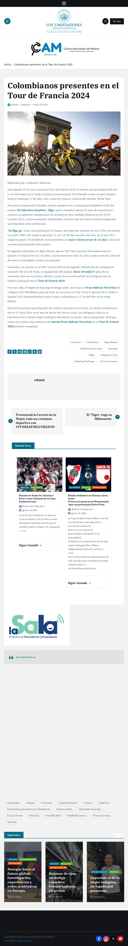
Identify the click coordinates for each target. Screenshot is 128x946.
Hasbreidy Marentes (92, 348)
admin (14, 104)
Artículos (13, 859)
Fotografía (66, 863)
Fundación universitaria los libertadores (29, 809)
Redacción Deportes (33, 506)
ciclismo (76, 342)
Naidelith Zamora (77, 815)
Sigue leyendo (29, 545)
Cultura (88, 802)
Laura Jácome (15, 815)
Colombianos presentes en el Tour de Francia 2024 (43, 64)
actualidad (14, 802)
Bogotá (31, 802)
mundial (34, 815)
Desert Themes (24, 940)
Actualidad (36, 487)
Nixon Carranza (102, 815)
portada (114, 348)
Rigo (92, 354)
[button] (116, 835)
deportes (104, 802)
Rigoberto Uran (110, 354)
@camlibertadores (25, 657)
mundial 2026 (54, 815)
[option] (23, 872)
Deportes (25, 104)
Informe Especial (28, 859)
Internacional (99, 487)
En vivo (117, 21)
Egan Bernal (111, 342)
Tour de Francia (109, 361)
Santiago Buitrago (85, 361)
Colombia (93, 342)
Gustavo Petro (65, 809)
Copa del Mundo (68, 802)
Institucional (15, 863)
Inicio (7, 64)
